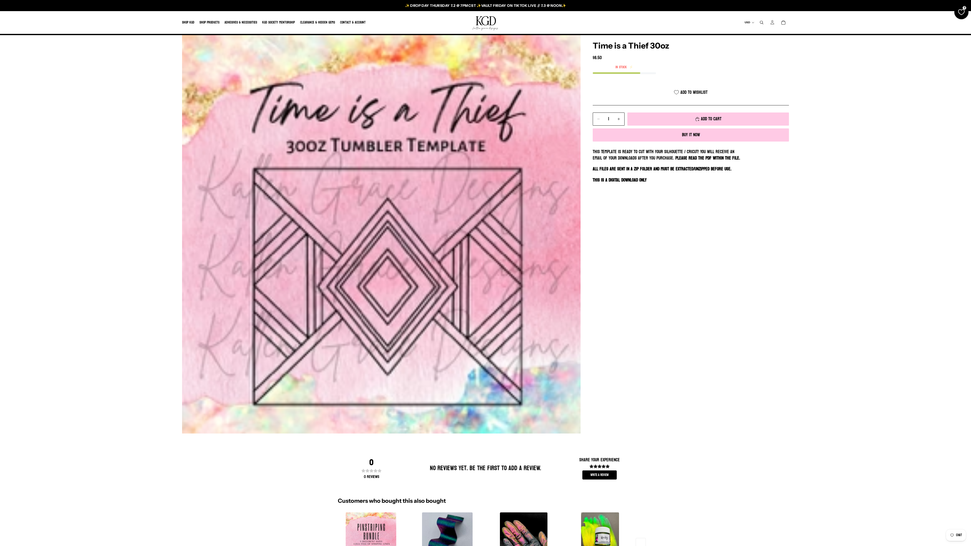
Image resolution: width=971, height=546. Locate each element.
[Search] (761, 22)
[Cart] (783, 22)
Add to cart (711, 119)
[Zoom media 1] (381, 234)
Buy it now (691, 135)
